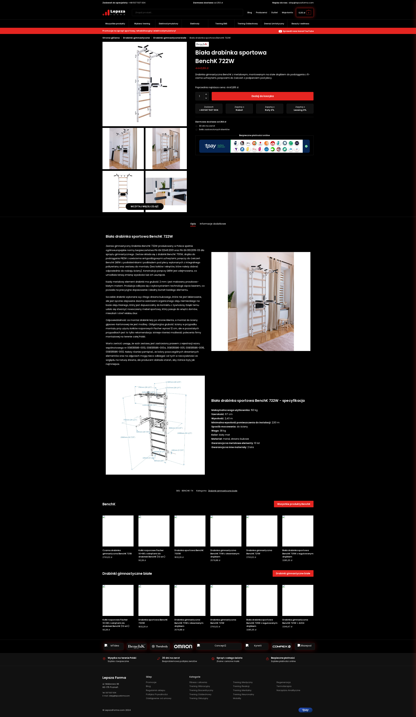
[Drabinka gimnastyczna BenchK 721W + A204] (297, 600)
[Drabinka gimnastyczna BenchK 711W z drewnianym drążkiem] (225, 530)
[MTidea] (114, 646)
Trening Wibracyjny (199, 686)
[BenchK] (137, 646)
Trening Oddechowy (200, 694)
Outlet (274, 12)
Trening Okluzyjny (198, 698)
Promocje (151, 682)
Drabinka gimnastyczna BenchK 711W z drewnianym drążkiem (224, 553)
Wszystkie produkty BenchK (293, 504)
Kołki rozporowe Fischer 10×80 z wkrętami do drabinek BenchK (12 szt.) (151, 553)
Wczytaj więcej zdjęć (145, 206)
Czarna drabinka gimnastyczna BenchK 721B (117, 552)
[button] (305, 12)
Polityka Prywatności (157, 694)
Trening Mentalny (242, 690)
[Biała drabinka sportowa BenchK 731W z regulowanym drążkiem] (297, 530)
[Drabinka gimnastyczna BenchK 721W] (261, 530)
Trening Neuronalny (243, 694)
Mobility (237, 698)
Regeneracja (284, 682)
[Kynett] (256, 646)
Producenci (261, 12)
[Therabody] (160, 646)
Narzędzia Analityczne (288, 690)
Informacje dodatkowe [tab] (213, 223)
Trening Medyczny (243, 682)
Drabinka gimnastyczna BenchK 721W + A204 (295, 621)
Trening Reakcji (241, 686)
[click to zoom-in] (144, 84)
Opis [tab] (193, 223)
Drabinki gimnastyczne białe (169, 37)
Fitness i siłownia (198, 682)
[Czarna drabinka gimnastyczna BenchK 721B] (118, 530)
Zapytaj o (239, 109)
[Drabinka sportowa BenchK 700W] (189, 530)
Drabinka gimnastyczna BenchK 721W (259, 552)
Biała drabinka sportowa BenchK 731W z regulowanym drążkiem (297, 553)
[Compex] (282, 646)
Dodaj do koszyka (263, 96)
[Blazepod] (305, 646)
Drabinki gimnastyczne (136, 37)
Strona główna (111, 37)
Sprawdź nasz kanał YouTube (298, 31)
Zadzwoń (208, 109)
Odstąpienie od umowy (158, 698)
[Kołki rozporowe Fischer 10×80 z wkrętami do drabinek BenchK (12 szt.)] (154, 530)
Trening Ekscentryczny (201, 690)
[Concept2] (219, 646)
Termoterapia (284, 686)
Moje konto (287, 12)
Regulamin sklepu (155, 690)
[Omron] (183, 646)
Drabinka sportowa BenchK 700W (189, 552)
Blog (249, 12)
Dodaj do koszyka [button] (118, 563)
